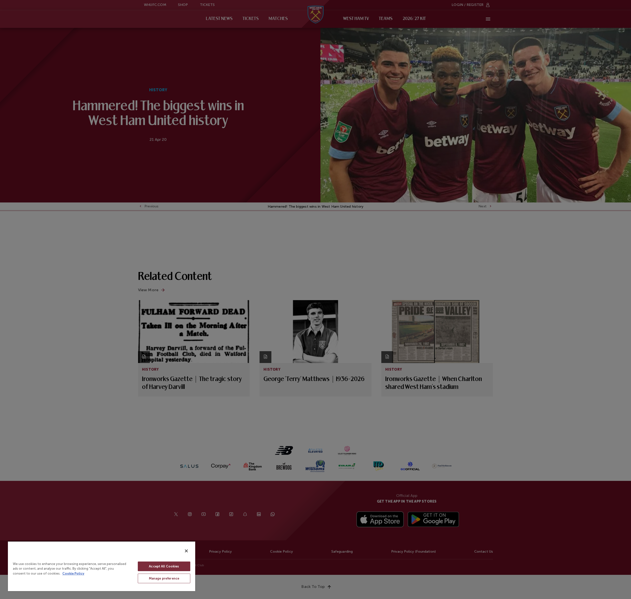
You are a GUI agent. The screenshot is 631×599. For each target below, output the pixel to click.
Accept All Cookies (164, 566)
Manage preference (164, 578)
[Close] (186, 550)
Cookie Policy (73, 573)
